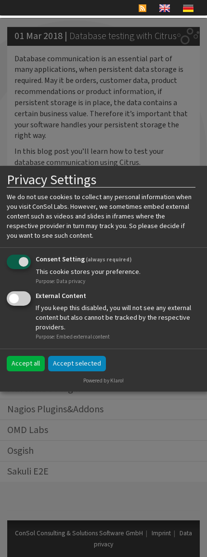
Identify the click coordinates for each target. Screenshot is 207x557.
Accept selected (77, 363)
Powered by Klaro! (103, 380)
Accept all (26, 363)
